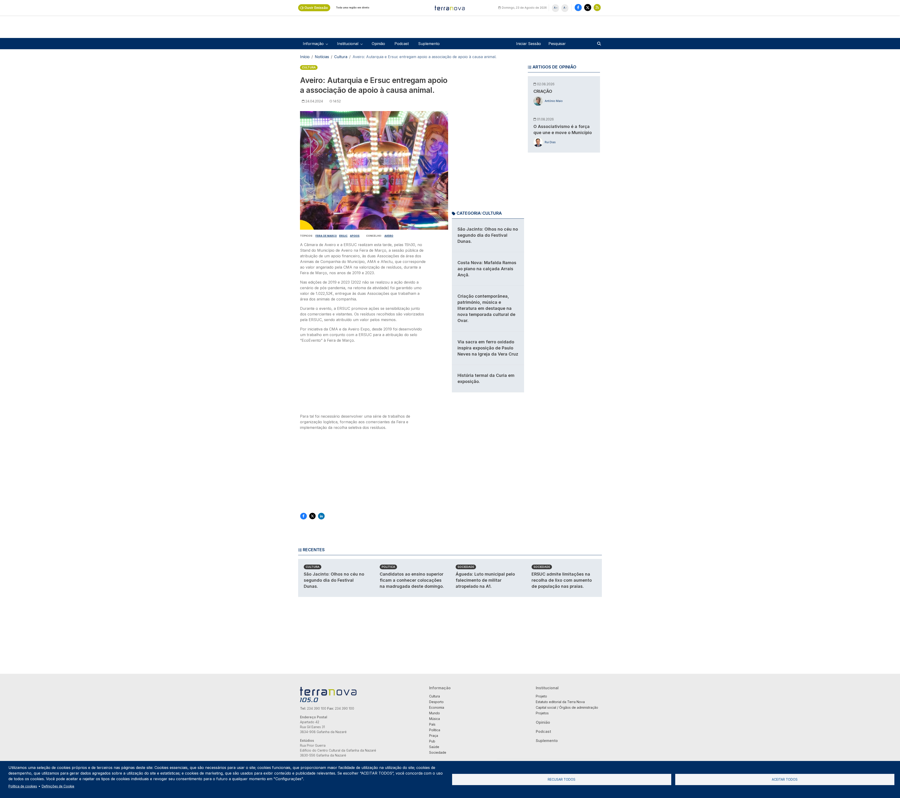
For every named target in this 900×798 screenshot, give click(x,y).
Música (434, 719)
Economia (436, 707)
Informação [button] (313, 43)
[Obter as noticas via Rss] (597, 7)
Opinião (378, 43)
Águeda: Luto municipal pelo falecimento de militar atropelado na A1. (485, 580)
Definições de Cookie (58, 786)
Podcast (401, 43)
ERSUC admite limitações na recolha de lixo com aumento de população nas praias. (562, 580)
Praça (433, 736)
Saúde (434, 747)
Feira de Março (326, 235)
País (432, 724)
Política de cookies (22, 786)
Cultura (340, 56)
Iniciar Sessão (528, 43)
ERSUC (343, 235)
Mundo (434, 713)
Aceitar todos (785, 779)
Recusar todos (561, 779)
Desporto (436, 702)
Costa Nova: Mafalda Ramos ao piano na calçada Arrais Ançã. (487, 268)
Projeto (541, 696)
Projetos (542, 713)
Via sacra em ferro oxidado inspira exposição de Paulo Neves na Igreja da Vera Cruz (488, 347)
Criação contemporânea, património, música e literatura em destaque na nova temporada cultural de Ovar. (486, 308)
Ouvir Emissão (316, 8)
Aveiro (388, 235)
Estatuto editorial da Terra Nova (560, 702)
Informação (440, 688)
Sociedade (466, 567)
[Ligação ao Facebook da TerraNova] (578, 7)
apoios (355, 235)
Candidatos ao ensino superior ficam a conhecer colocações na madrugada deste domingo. (412, 580)
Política (388, 567)
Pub (432, 741)
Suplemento (429, 43)
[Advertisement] (363, 379)
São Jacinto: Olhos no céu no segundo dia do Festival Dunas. (488, 235)
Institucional (547, 688)
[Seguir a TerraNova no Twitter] (588, 7)
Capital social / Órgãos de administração (567, 707)
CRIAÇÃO (542, 91)
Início (305, 56)
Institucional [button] (347, 43)
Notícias (322, 56)
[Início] (450, 7)
